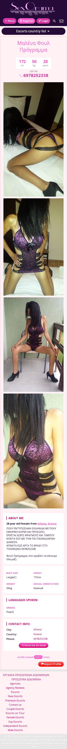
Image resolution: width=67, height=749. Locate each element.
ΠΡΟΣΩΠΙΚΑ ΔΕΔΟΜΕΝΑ (26, 679)
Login (45, 21)
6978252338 (35, 75)
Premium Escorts (15, 700)
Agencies (15, 683)
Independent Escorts (15, 726)
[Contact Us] (61, 21)
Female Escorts (15, 717)
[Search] (54, 21)
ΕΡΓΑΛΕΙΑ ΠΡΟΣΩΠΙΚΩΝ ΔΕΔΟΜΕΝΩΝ (26, 675)
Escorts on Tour (15, 713)
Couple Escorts (15, 709)
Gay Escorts (15, 721)
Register (28, 21)
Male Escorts (15, 730)
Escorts (15, 692)
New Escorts (15, 696)
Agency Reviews (15, 687)
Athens (41, 523)
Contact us (15, 704)
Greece (52, 523)
